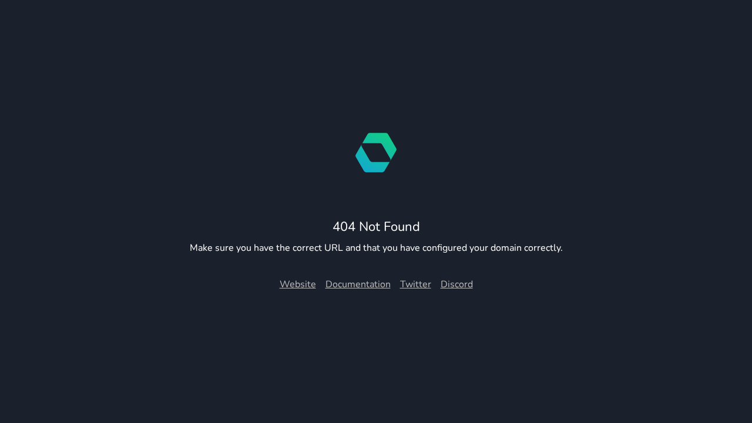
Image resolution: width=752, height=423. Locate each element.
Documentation (358, 284)
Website (298, 284)
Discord (457, 284)
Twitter (415, 284)
